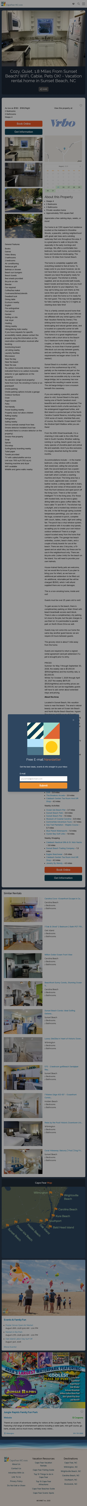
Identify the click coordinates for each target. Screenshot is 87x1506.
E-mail (22, 773)
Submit (43, 785)
